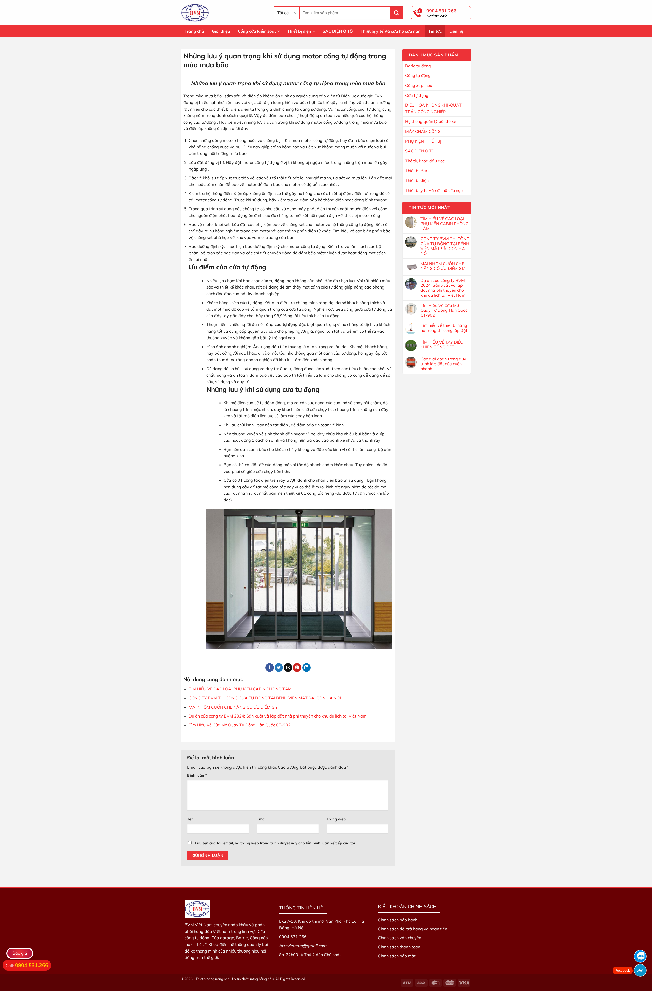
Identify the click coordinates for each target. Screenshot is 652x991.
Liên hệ (456, 31)
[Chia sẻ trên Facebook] (269, 667)
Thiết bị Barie (418, 170)
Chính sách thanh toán (399, 946)
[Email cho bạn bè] (288, 667)
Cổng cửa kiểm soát (257, 31)
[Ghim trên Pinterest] (297, 667)
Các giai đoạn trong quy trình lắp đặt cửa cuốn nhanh (443, 364)
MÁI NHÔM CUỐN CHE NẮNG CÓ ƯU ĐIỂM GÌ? (233, 707)
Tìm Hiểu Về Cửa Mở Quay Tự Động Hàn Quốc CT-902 (240, 724)
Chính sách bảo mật (397, 955)
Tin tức (435, 31)
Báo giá (19, 953)
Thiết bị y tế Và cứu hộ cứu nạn (391, 31)
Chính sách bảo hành (397, 919)
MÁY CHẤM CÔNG (423, 131)
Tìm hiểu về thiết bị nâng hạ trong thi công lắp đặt (443, 328)
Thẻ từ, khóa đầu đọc (425, 160)
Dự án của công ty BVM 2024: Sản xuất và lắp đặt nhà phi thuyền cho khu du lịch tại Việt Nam (277, 716)
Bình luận (197, 775)
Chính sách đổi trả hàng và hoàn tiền (412, 928)
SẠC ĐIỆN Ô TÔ (338, 31)
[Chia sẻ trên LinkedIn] (306, 667)
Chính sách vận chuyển (399, 937)
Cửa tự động (416, 95)
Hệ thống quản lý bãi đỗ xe (430, 121)
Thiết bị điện (299, 31)
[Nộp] (396, 12)
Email (262, 819)
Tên (190, 819)
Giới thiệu (221, 31)
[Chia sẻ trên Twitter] (279, 667)
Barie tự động (418, 65)
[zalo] (640, 956)
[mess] (640, 970)
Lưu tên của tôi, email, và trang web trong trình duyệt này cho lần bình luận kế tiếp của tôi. (275, 843)
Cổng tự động (418, 75)
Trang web (336, 819)
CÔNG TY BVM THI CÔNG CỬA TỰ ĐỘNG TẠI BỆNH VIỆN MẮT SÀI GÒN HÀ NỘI (265, 697)
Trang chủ (194, 31)
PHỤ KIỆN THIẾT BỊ (423, 141)
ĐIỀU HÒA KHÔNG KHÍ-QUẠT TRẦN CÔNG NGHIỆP (433, 108)
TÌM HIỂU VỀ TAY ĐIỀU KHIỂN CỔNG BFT (441, 344)
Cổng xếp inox (418, 85)
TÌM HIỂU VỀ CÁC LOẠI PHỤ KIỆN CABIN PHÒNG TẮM (240, 689)
